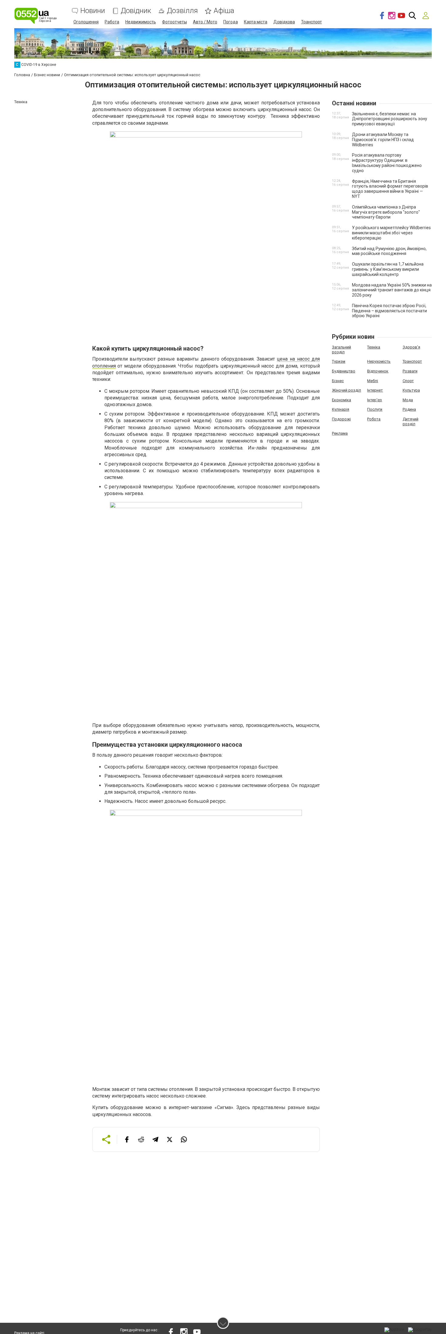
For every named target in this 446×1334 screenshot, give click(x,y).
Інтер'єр (374, 400)
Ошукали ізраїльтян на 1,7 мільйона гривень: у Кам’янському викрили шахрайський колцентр (388, 269)
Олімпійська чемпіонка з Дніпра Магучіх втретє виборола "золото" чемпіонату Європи (386, 212)
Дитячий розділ (410, 421)
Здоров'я (411, 347)
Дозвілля (182, 11)
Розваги (410, 371)
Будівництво (343, 371)
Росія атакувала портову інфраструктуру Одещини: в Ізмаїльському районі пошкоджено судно (387, 163)
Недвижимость (140, 21)
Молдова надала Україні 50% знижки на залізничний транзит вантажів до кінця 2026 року (392, 290)
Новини (92, 11)
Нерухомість (378, 361)
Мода (408, 400)
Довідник (136, 11)
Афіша (224, 11)
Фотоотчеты (174, 21)
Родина (409, 409)
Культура (411, 390)
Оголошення (86, 21)
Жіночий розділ (346, 390)
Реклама (340, 433)
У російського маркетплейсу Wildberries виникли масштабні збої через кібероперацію (391, 232)
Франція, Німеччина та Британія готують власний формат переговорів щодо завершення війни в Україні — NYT (390, 189)
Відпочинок (377, 371)
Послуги (374, 409)
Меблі (372, 380)
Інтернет (375, 390)
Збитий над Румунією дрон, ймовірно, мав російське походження (389, 251)
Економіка (341, 400)
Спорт (408, 380)
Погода (230, 21)
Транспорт (311, 21)
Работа (112, 21)
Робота (373, 419)
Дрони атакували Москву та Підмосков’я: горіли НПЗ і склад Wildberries (383, 139)
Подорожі (341, 419)
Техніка (373, 347)
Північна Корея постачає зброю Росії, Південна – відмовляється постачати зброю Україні (389, 310)
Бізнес (338, 380)
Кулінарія (340, 409)
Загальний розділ (341, 349)
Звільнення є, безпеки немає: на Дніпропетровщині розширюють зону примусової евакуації (389, 119)
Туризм (338, 361)
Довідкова (284, 21)
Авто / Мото (205, 21)
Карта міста (255, 21)
